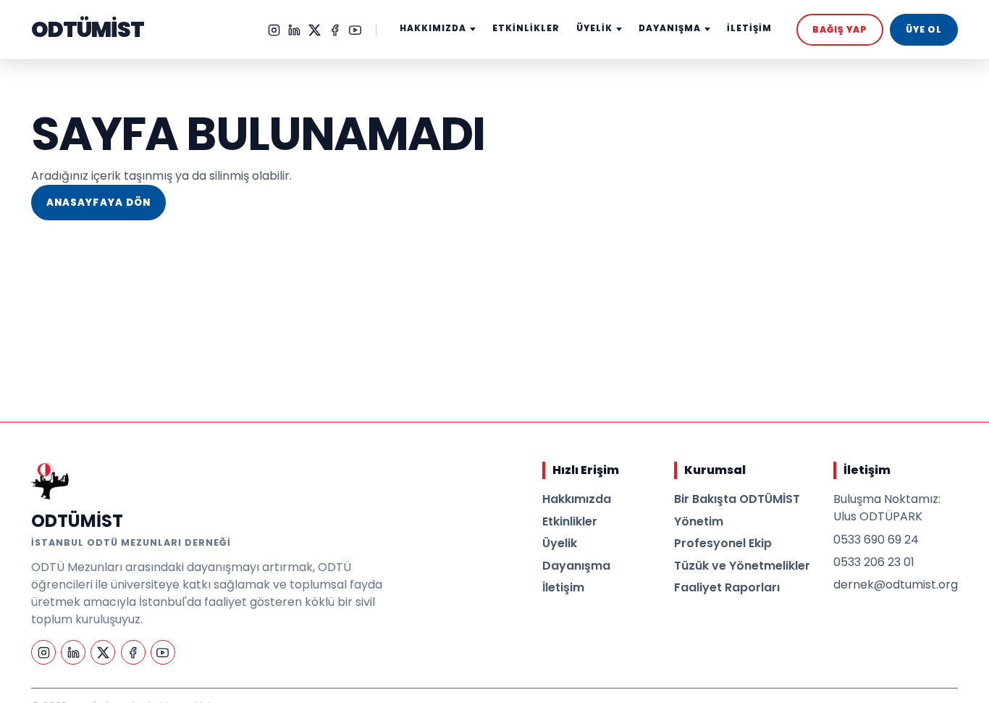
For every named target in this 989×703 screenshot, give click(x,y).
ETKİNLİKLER (526, 28)
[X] (314, 30)
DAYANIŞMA (670, 28)
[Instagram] (274, 30)
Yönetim (698, 521)
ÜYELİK (594, 28)
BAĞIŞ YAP (839, 29)
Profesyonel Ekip (723, 543)
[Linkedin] (294, 30)
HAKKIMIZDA (433, 28)
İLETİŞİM (749, 28)
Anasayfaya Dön (98, 202)
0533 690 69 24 (876, 539)
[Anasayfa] (50, 480)
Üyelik (559, 543)
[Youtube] (355, 30)
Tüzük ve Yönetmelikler (742, 565)
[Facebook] (335, 30)
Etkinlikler (569, 521)
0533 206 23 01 (873, 562)
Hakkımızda (576, 499)
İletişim (563, 587)
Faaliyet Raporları (727, 587)
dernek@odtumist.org (895, 584)
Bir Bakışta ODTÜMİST (737, 499)
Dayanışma (576, 565)
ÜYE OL (924, 29)
